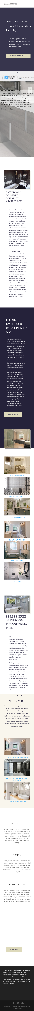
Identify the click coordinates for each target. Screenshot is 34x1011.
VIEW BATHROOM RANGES (18, 56)
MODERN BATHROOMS (17, 497)
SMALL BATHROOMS (17, 476)
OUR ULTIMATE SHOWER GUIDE (17, 757)
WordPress (18, 1008)
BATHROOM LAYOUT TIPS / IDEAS (17, 802)
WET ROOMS (17, 581)
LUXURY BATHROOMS (17, 540)
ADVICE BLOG (14, 949)
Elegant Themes (17, 1006)
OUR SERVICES (13, 414)
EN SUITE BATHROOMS (17, 561)
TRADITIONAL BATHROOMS (17, 517)
